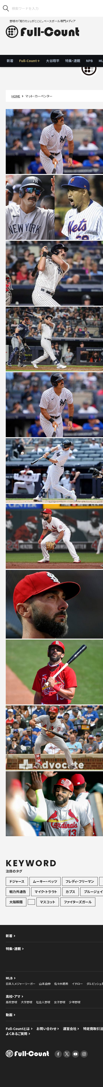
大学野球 (26, 1002)
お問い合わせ (46, 1028)
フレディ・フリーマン (80, 881)
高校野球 (11, 1002)
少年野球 (74, 1002)
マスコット (47, 901)
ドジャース (16, 881)
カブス (70, 891)
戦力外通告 (17, 891)
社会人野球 (43, 1002)
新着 (10, 60)
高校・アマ (13, 996)
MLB (9, 978)
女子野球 (59, 1002)
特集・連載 (72, 60)
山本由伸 (45, 984)
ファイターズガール (78, 901)
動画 (9, 1014)
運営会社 (69, 1028)
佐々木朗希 (61, 984)
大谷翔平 (52, 60)
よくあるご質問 (16, 1033)
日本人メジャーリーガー (20, 984)
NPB (89, 60)
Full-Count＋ (29, 60)
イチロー (77, 984)
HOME (15, 96)
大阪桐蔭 (16, 901)
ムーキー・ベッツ (45, 881)
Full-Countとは (18, 1028)
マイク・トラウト (46, 891)
